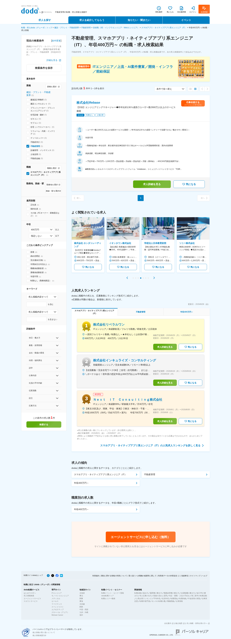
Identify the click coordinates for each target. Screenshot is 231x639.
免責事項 (184, 576)
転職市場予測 (145, 601)
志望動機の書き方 (188, 593)
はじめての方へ (30, 593)
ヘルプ (204, 576)
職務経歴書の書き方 (171, 593)
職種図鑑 (170, 601)
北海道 (82, 593)
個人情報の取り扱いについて (44, 632)
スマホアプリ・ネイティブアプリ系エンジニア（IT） (163, 28)
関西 (81, 607)
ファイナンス (57, 604)
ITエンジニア (57, 593)
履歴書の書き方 (156, 593)
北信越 (82, 604)
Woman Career (57, 615)
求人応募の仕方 (146, 596)
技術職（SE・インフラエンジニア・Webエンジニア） (116, 28)
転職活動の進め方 (141, 593)
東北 (81, 596)
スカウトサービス (31, 601)
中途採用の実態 (194, 598)
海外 (81, 615)
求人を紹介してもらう (91, 20)
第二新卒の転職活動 (199, 596)
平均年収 (156, 598)
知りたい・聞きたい (139, 20)
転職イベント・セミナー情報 (112, 593)
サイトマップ (195, 576)
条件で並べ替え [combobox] (164, 89)
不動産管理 (86, 28)
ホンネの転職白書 (158, 601)
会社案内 (167, 623)
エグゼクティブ (58, 609)
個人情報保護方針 (39, 635)
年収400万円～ (81, 483)
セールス (55, 601)
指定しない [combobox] (36, 236)
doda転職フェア (107, 596)
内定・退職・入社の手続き (179, 596)
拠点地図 (178, 623)
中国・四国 (84, 609)
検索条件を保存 (44, 68)
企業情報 (179, 601)
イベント (186, 20)
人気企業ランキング (144, 598)
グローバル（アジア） (60, 612)
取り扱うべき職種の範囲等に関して (142, 576)
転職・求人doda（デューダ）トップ (36, 28)
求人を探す (44, 20)
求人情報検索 (29, 596)
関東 (81, 598)
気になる (191, 184)
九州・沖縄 (84, 612)
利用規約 (95, 576)
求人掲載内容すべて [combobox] (38, 297)
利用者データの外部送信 (167, 576)
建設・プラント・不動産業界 (66, 28)
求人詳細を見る (152, 184)
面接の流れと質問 (160, 596)
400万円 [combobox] (35, 229)
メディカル (56, 598)
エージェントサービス (32, 598)
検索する (43, 424)
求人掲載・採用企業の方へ (197, 623)
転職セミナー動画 (108, 598)
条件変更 (56, 40)
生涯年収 (165, 598)
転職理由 (174, 598)
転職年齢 (182, 598)
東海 (81, 601)
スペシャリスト (58, 607)
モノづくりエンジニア (60, 596)
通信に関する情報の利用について (114, 576)
